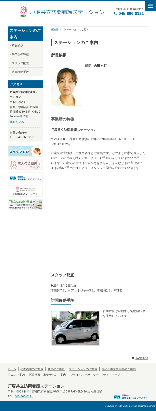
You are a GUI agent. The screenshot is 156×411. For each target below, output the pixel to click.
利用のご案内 (56, 369)
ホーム (12, 369)
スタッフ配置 (20, 63)
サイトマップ (111, 374)
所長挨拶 (17, 45)
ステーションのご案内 (83, 369)
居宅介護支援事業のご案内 (119, 369)
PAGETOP (141, 358)
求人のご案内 (16, 374)
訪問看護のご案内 (32, 369)
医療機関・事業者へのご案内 (47, 374)
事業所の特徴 (20, 54)
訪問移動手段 (20, 71)
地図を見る (17, 122)
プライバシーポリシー (84, 374)
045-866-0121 (130, 13)
